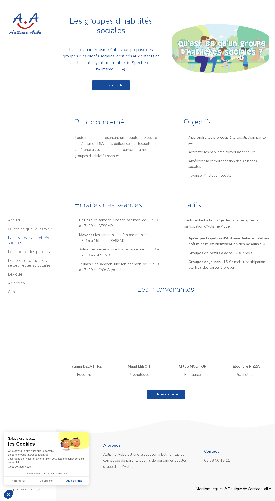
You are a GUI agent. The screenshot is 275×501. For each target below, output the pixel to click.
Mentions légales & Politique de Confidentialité (233, 488)
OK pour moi (74, 480)
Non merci (18, 480)
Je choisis (46, 480)
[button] (220, 48)
